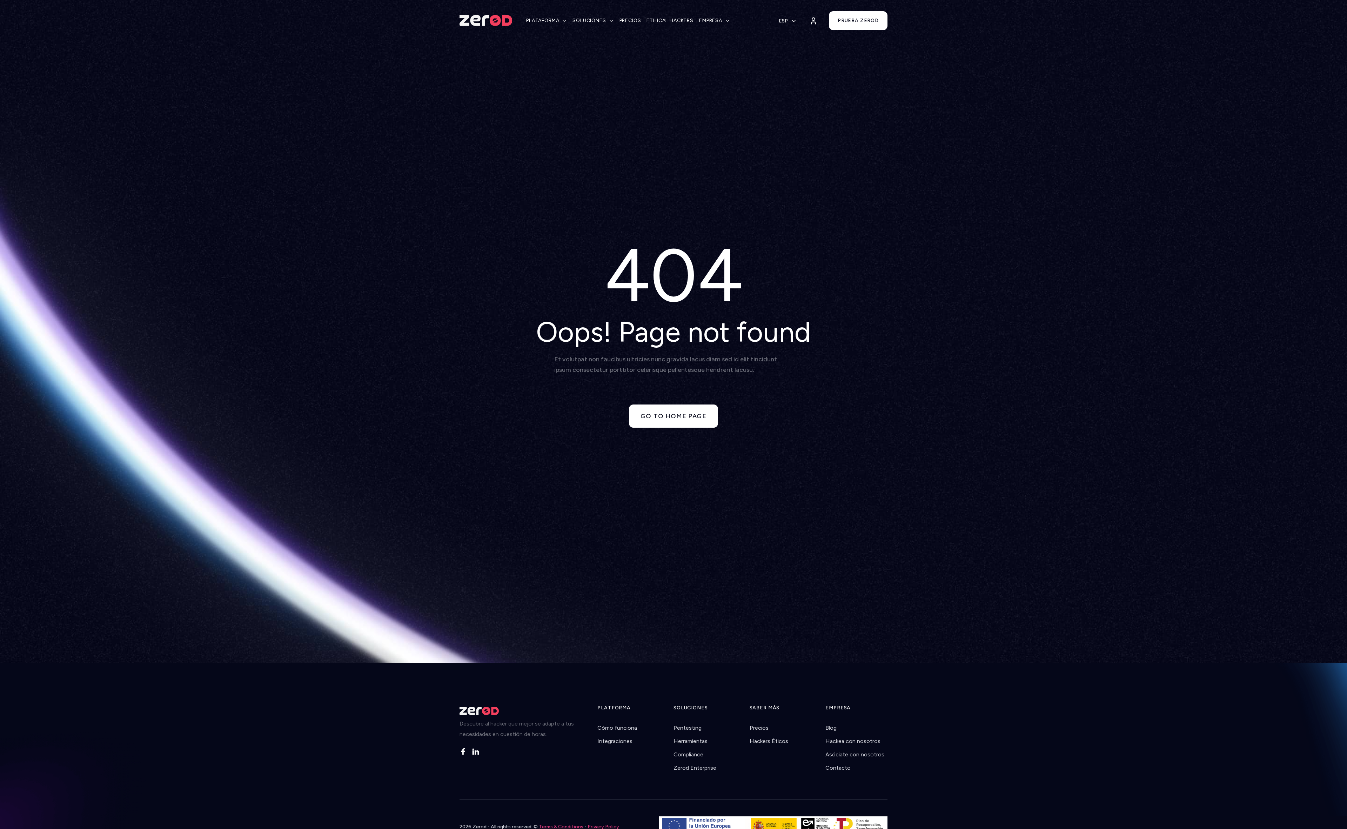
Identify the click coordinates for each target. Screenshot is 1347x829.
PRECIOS (630, 21)
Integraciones (614, 741)
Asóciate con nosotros (854, 754)
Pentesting (688, 727)
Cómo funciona (617, 727)
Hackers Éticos (769, 741)
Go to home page (673, 416)
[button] (546, 21)
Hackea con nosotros (852, 741)
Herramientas (691, 741)
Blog (831, 727)
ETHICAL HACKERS (669, 21)
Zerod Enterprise (695, 767)
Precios (759, 727)
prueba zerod (858, 21)
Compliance (688, 754)
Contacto (838, 767)
